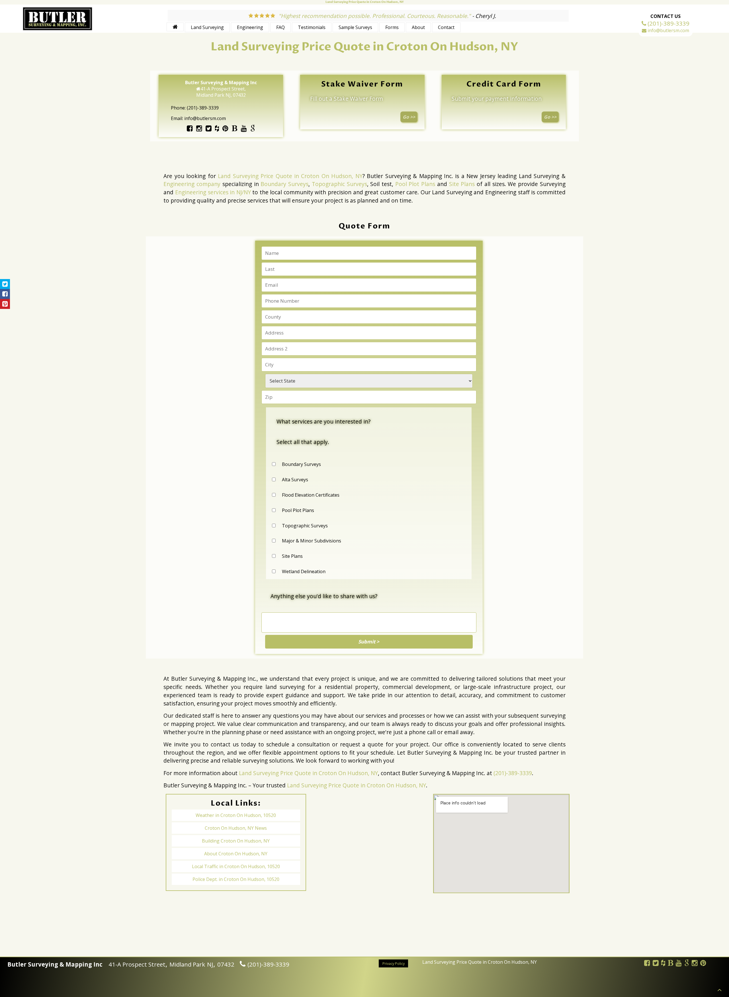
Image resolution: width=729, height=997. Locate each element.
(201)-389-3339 (512, 773)
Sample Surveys (355, 27)
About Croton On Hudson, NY (235, 854)
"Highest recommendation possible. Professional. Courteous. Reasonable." (374, 16)
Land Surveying (207, 27)
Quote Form (364, 226)
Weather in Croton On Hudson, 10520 (236, 815)
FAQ (280, 27)
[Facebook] (190, 129)
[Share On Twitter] (5, 284)
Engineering (250, 27)
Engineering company (191, 184)
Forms (392, 27)
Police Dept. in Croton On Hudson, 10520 (236, 879)
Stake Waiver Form (362, 84)
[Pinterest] (225, 129)
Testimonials (311, 27)
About (418, 27)
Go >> (409, 117)
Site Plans (462, 184)
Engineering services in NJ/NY (213, 192)
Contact (446, 27)
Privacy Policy (393, 963)
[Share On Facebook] (5, 294)
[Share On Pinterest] (5, 304)
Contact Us (665, 16)
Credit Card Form (503, 84)
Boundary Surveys (284, 184)
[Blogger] (234, 129)
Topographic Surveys (339, 184)
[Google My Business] (252, 129)
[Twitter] (208, 129)
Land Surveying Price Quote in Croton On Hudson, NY (290, 176)
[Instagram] (199, 129)
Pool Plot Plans (415, 184)
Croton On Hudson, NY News (236, 828)
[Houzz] (217, 129)
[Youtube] (243, 129)
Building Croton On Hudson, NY (236, 841)
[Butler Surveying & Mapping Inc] (57, 29)
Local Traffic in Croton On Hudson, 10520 (236, 866)
